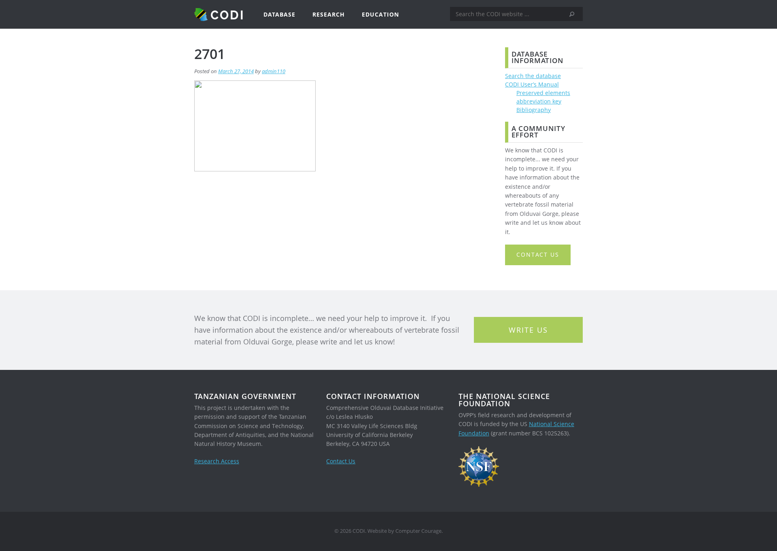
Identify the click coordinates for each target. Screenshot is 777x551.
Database (279, 14)
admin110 (273, 71)
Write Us (528, 330)
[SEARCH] (575, 14)
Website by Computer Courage (404, 531)
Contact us (537, 254)
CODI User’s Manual (532, 84)
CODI (227, 14)
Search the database (533, 76)
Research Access (216, 461)
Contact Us (340, 461)
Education (380, 14)
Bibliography (533, 110)
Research (328, 14)
